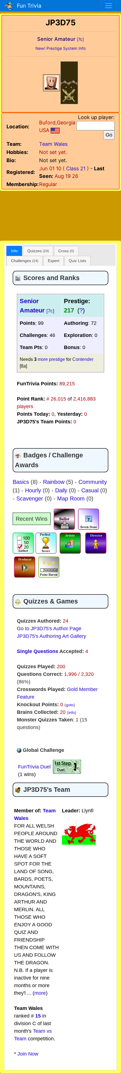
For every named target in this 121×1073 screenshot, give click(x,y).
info (71, 712)
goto (70, 705)
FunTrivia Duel (34, 767)
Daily (62, 490)
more (40, 993)
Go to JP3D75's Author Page (49, 628)
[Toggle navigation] (108, 5)
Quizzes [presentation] (38, 251)
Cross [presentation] (66, 251)
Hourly (34, 490)
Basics (22, 482)
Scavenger (30, 498)
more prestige (51, 359)
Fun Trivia (27, 5)
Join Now (27, 1054)
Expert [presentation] (53, 260)
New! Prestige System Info (60, 48)
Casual (90, 490)
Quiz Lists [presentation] (77, 260)
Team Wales (53, 144)
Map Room (71, 498)
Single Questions (37, 651)
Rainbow (54, 482)
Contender (82, 359)
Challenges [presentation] (24, 260)
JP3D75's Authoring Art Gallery (51, 636)
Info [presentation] (14, 251)
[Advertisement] (60, 215)
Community (93, 482)
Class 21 (76, 168)
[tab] (14, 251)
